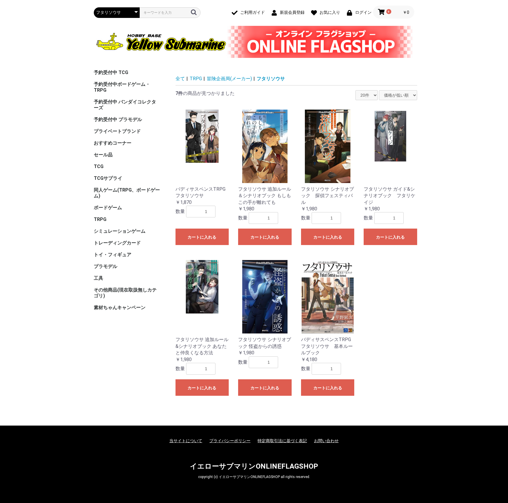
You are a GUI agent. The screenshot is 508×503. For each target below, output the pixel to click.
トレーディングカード (117, 243)
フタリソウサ (271, 78)
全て (180, 78)
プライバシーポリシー (229, 440)
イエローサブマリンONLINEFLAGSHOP (254, 466)
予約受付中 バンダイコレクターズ (125, 104)
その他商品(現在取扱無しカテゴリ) (125, 293)
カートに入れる (202, 237)
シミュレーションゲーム (120, 231)
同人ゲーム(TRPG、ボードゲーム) (127, 193)
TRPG (100, 219)
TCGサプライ (108, 178)
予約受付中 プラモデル (118, 119)
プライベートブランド (117, 131)
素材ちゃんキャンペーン (120, 307)
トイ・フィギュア (112, 254)
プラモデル (105, 266)
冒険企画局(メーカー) (229, 78)
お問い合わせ (326, 440)
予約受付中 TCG (111, 72)
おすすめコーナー (112, 143)
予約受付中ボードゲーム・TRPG (122, 87)
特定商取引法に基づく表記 (282, 440)
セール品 (103, 154)
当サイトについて (185, 440)
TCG (98, 166)
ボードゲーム (108, 207)
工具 (98, 278)
